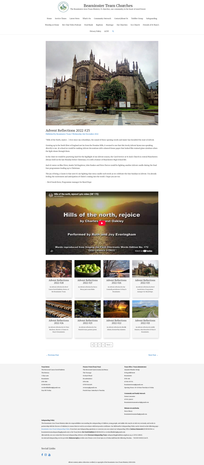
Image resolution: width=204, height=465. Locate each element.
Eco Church (135, 25)
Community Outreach (102, 19)
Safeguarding (151, 19)
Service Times (60, 19)
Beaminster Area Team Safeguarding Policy (55, 429)
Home (49, 19)
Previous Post (52, 355)
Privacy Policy (95, 31)
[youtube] (49, 455)
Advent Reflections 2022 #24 (59, 321)
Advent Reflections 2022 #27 (88, 281)
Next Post (153, 355)
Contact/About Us (121, 19)
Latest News (74, 19)
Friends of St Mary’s (151, 25)
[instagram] (46, 455)
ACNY (106, 31)
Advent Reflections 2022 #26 (116, 281)
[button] (113, 31)
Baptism (99, 25)
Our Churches (122, 25)
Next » (109, 345)
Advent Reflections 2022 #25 (145, 281)
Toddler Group (137, 19)
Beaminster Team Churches (108, 5)
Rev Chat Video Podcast (71, 25)
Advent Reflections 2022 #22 (116, 321)
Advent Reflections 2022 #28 (59, 281)
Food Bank (88, 25)
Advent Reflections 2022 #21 (145, 321)
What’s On (87, 19)
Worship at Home (52, 25)
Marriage (109, 25)
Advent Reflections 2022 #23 (88, 321)
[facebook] (43, 455)
